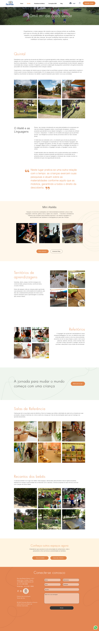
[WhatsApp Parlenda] (96, 628)
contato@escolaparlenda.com (25, 582)
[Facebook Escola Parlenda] (18, 591)
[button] (80, 3)
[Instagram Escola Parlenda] (21, 591)
